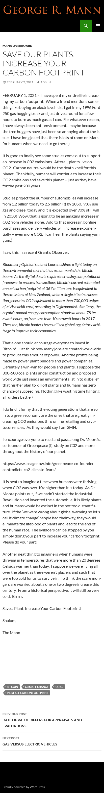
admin (45, 82)
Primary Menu (98, 26)
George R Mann (18, 25)
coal (59, 686)
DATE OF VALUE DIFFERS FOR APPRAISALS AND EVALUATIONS (42, 720)
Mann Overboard (17, 46)
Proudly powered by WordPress (24, 787)
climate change (36, 686)
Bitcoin (12, 686)
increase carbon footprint (27, 692)
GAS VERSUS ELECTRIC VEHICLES (30, 741)
